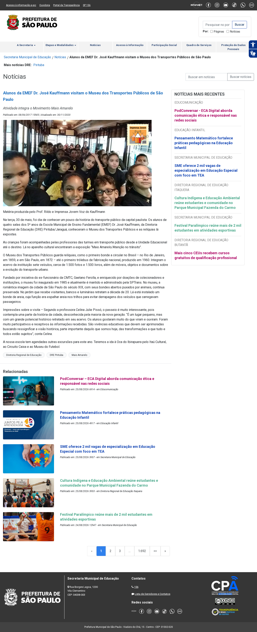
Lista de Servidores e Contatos (152, 593)
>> (155, 551)
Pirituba (38, 65)
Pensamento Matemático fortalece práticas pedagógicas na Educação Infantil (203, 143)
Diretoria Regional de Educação (23, 355)
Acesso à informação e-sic (21, 5)
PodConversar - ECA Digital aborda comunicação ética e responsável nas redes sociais (205, 115)
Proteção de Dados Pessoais (233, 47)
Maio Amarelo (79, 355)
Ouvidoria (44, 5)
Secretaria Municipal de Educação (27, 57)
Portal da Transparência (66, 5)
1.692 (142, 551)
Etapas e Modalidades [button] (60, 45)
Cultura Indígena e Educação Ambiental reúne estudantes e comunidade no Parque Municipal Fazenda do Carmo (207, 203)
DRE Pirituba (56, 355)
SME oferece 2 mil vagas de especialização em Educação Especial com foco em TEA (206, 170)
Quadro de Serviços (198, 45)
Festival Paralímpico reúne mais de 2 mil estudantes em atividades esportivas (207, 227)
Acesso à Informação (129, 45)
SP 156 (87, 5)
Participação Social (164, 45)
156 (136, 586)
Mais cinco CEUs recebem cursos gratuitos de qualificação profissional (205, 255)
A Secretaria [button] (25, 45)
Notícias (235, 31)
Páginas (219, 31)
